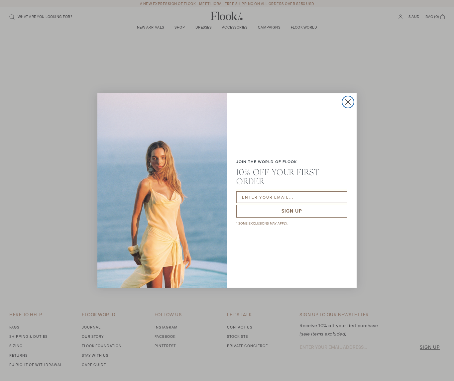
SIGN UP (292, 211)
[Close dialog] (348, 102)
